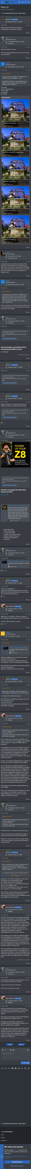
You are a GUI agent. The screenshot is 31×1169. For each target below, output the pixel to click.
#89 (29, 440)
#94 (29, 685)
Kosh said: (4, 643)
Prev (10, 1044)
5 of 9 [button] (15, 1044)
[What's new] (25, 2)
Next (20, 1044)
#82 (29, 47)
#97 (29, 858)
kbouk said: (5, 688)
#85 (29, 288)
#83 (29, 70)
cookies (16, 1150)
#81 (29, 25)
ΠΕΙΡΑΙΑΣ (10, 610)
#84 (29, 261)
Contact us (4, 1140)
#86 (29, 326)
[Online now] (4, 41)
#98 (29, 915)
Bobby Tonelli (4, 494)
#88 (29, 402)
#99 (29, 977)
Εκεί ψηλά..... (11, 43)
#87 (29, 370)
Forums (3, 1137)
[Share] (27, 25)
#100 (29, 1006)
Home (2, 1134)
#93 (29, 639)
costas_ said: (5, 73)
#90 (29, 558)
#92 (29, 614)
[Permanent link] (22, 349)
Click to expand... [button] (15, 875)
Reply (28, 33)
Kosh (3, 9)
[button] (2, 2)
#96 (29, 813)
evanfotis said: (6, 726)
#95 (29, 723)
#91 (29, 586)
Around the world (12, 258)
